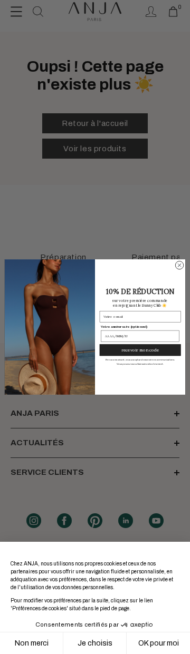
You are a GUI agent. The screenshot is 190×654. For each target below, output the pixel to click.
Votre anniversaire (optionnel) (124, 327)
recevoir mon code (140, 350)
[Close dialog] (179, 265)
